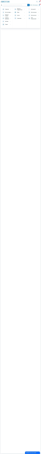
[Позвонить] (37, 2)
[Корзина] (39, 2)
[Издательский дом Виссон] (5, 1)
